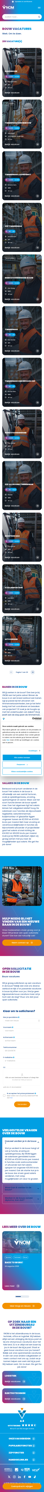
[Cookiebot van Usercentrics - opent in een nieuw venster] (32, 718)
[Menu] (39, 7)
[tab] (18, 1296)
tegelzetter (7, 813)
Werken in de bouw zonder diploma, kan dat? (19, 1199)
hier (8, 740)
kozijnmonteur (9, 816)
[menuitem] (22, 17)
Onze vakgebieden (20, 1438)
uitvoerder (19, 827)
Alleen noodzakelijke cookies (22, 771)
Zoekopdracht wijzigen (22, 1486)
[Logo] (8, 7)
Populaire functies (20, 1445)
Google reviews (28, 1429)
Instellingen (33, 751)
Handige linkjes (18, 1459)
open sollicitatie (30, 932)
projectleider (34, 827)
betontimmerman (22, 813)
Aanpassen (21, 764)
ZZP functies (16, 1452)
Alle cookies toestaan (22, 757)
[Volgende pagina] (33, 672)
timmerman (34, 714)
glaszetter (23, 816)
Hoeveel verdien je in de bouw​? (21, 1142)
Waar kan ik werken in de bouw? (18, 1188)
